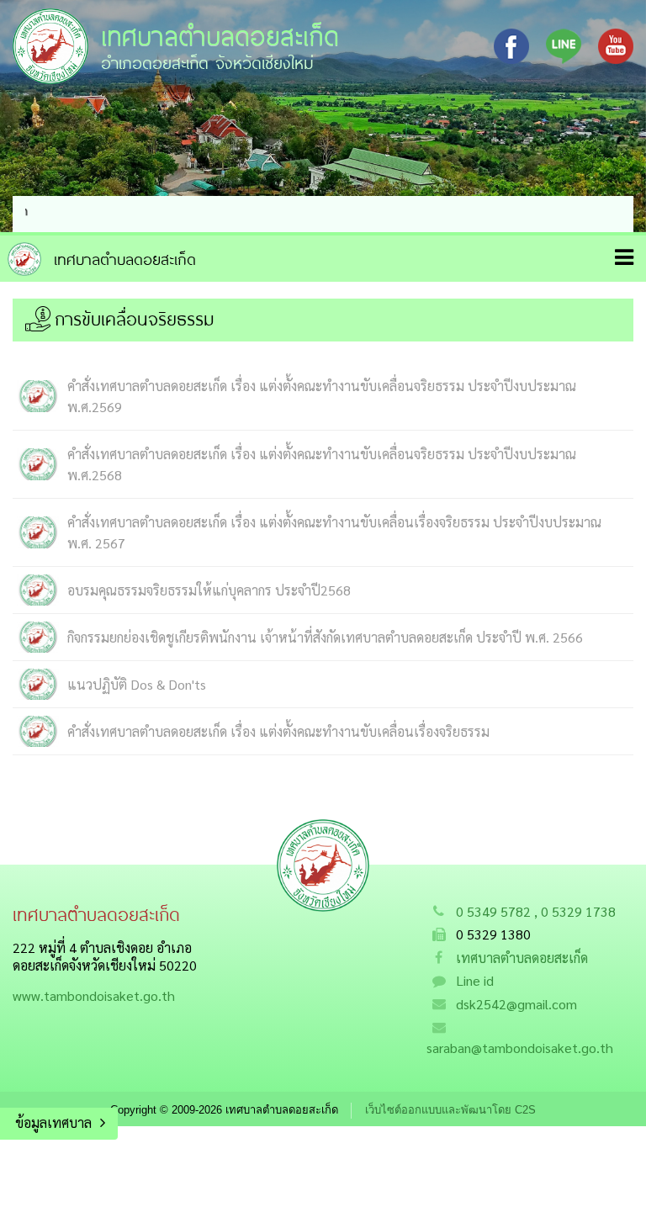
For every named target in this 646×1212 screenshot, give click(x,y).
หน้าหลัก (102, 259)
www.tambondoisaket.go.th (94, 995)
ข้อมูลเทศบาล (53, 1122)
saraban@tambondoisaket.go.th (519, 1047)
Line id (475, 980)
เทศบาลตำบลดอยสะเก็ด (522, 957)
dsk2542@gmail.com (516, 1004)
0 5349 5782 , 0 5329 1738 (536, 911)
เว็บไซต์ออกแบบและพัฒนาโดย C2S (450, 1110)
